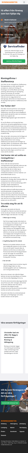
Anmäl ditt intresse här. (10, 403)
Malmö (12, 427)
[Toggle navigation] (24, 2)
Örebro (3, 431)
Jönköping (23, 424)
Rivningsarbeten (9, 2)
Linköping (4, 427)
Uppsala (22, 431)
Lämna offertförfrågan (14, 61)
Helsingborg (13, 424)
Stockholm (13, 431)
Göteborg (3, 424)
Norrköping (23, 427)
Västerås (3, 435)
